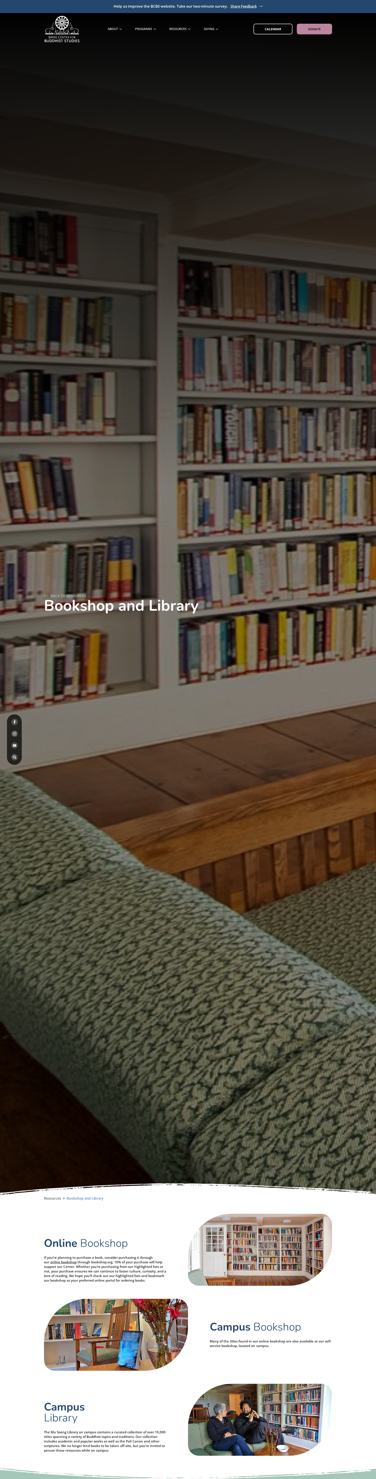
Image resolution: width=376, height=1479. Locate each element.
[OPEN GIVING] (216, 29)
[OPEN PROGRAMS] (154, 29)
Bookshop (86, 1243)
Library (64, 1412)
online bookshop (63, 1262)
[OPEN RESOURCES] (189, 29)
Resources (52, 1198)
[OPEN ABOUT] (120, 29)
